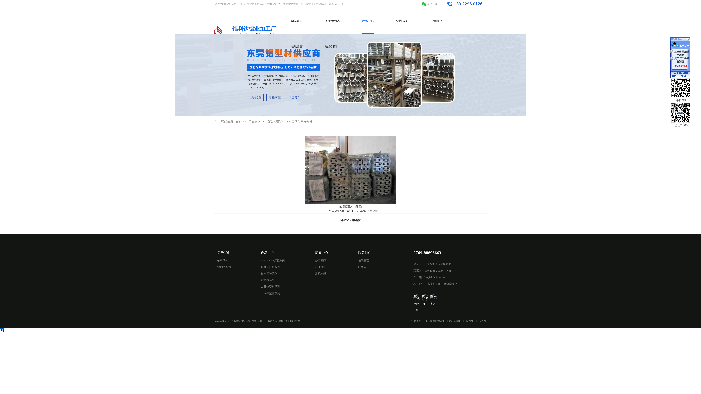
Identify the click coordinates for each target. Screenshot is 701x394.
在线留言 (363, 260)
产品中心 (267, 253)
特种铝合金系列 (270, 267)
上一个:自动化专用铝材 (336, 211)
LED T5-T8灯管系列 (273, 260)
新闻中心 (321, 253)
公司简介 (222, 260)
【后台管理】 (453, 321)
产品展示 (254, 121)
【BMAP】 (468, 321)
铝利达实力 (224, 267)
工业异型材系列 (270, 293)
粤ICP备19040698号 (289, 321)
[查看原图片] (346, 206)
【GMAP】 (481, 321)
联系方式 (363, 267)
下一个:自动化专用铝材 (364, 211)
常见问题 (320, 273)
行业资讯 (320, 267)
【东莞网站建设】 (435, 321)
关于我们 (223, 253)
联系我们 (364, 253)
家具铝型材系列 (270, 286)
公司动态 (320, 260)
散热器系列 (268, 280)
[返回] (358, 206)
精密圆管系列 (269, 273)
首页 (239, 121)
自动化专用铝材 (302, 121)
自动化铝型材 (276, 121)
